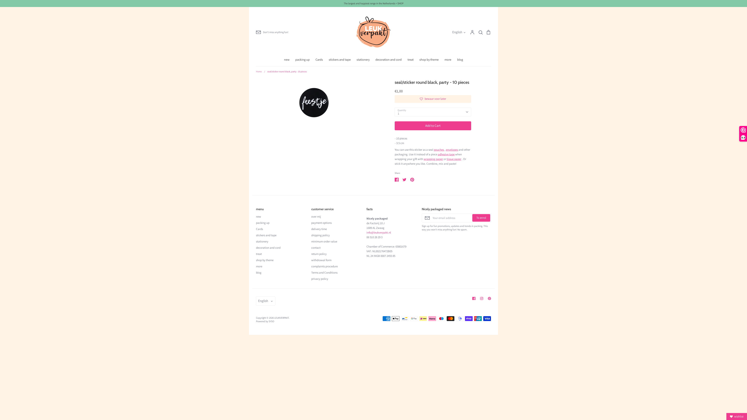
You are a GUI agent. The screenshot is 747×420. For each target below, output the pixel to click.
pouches (439, 149)
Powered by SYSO (265, 321)
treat (411, 60)
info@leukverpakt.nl (378, 232)
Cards (319, 60)
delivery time (319, 229)
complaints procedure (324, 266)
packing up (302, 60)
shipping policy (320, 235)
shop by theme (429, 60)
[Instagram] (482, 298)
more (448, 60)
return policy (319, 254)
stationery (363, 60)
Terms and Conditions (324, 272)
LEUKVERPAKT (281, 317)
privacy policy (319, 279)
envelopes (452, 149)
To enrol (481, 218)
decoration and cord (388, 60)
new (286, 60)
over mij (316, 216)
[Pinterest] (489, 298)
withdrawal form (321, 260)
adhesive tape (446, 154)
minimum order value (324, 241)
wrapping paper (433, 159)
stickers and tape (340, 60)
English (457, 32)
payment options (321, 223)
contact (316, 247)
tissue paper (454, 159)
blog (460, 60)
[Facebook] (474, 298)
